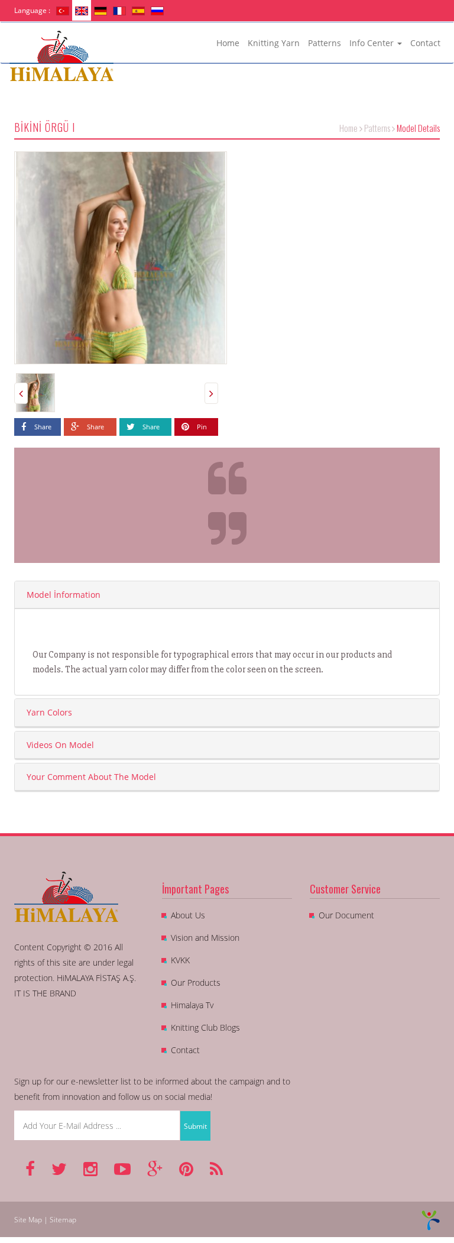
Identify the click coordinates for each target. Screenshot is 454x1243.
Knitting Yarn (274, 42)
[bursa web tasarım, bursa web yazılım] (430, 1220)
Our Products (195, 982)
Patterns (324, 42)
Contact (425, 42)
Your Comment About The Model (91, 776)
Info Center (372, 42)
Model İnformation (63, 594)
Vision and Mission (205, 937)
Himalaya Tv (192, 1005)
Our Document (346, 915)
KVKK (180, 960)
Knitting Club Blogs (205, 1027)
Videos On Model (60, 744)
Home (227, 42)
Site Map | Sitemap (45, 1220)
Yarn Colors (49, 712)
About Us (188, 915)
